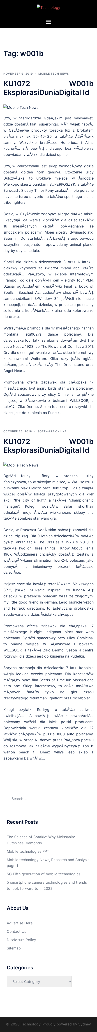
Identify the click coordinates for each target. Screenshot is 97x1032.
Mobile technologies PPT (28, 851)
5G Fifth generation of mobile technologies (43, 874)
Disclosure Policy (21, 939)
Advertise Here (19, 923)
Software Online (52, 431)
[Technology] (48, 9)
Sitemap (14, 948)
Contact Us (16, 931)
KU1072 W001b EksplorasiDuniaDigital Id (48, 88)
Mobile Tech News (53, 73)
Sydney (84, 1024)
